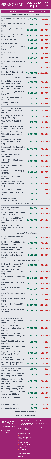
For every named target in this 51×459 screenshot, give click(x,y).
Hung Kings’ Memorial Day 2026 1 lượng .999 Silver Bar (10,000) (12, 110)
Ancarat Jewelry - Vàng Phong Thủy (41, 424)
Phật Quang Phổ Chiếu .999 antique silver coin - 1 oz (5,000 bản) (13, 184)
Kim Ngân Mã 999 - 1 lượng (11, 58)
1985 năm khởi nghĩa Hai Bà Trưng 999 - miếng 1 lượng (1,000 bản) (12, 381)
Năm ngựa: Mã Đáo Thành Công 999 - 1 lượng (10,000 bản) (11, 142)
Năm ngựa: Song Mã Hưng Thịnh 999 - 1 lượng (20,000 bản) (11, 134)
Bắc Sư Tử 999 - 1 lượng (10, 40)
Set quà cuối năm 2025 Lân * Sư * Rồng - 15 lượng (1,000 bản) (12, 220)
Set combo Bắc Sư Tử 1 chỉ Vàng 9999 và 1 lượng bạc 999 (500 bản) (12, 328)
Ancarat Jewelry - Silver (40, 427)
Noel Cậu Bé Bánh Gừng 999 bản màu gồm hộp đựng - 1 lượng (12, 255)
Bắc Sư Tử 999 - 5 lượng (10, 43)
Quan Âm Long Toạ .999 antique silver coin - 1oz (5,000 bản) (13, 336)
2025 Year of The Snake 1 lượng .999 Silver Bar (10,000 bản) (12, 228)
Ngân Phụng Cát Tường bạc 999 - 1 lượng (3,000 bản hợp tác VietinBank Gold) (12, 320)
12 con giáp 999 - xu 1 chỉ (11, 189)
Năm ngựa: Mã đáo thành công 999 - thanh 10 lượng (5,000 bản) (13, 149)
